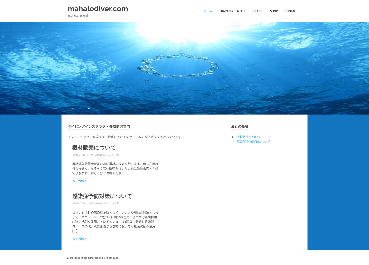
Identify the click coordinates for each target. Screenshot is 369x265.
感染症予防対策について (102, 196)
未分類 (115, 154)
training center (232, 11)
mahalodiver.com (98, 8)
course (257, 11)
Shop (274, 11)
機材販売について (94, 147)
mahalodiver (98, 154)
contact (291, 11)
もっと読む (79, 180)
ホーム (208, 11)
